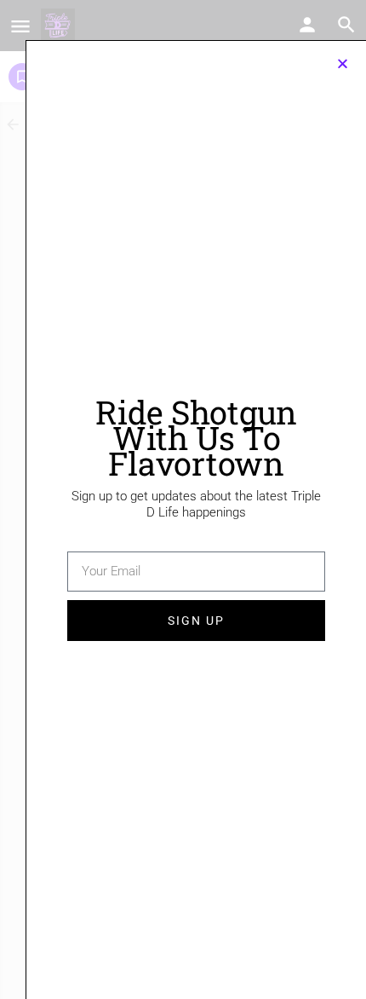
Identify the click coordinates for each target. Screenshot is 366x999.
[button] (342, 63)
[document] (183, 499)
